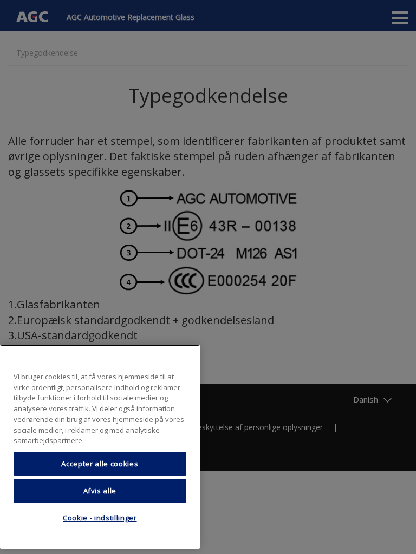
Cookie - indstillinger (99, 518)
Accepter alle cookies (99, 464)
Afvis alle (100, 491)
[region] (100, 447)
